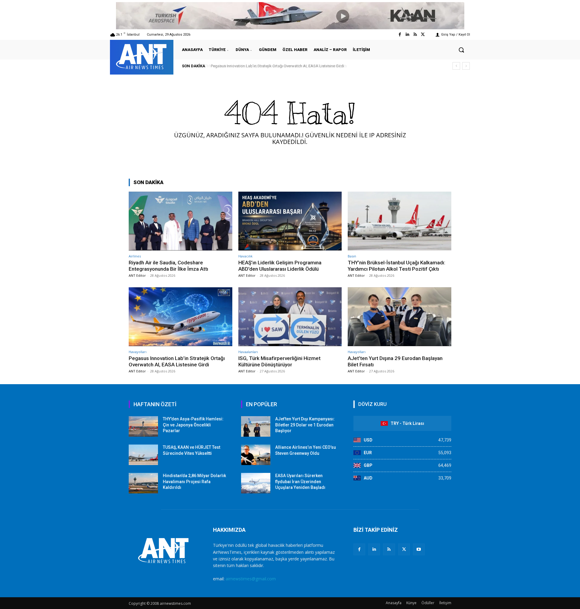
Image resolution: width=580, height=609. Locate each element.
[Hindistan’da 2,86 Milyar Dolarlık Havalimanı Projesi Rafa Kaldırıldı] (143, 483)
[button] (461, 50)
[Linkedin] (407, 34)
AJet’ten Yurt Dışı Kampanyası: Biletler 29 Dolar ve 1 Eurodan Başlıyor (305, 424)
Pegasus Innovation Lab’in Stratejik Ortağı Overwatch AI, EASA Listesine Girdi (276, 66)
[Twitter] (423, 34)
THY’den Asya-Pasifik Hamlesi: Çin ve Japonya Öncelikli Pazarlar (193, 424)
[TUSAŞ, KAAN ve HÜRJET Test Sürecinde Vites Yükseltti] (143, 455)
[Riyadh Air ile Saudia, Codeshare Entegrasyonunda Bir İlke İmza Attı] (180, 221)
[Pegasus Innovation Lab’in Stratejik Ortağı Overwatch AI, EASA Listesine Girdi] (180, 316)
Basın (352, 256)
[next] (466, 66)
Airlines (135, 256)
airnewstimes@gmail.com (251, 579)
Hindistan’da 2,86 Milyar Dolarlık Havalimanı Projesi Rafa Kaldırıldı (194, 481)
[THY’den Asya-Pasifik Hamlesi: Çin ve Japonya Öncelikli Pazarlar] (143, 426)
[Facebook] (400, 34)
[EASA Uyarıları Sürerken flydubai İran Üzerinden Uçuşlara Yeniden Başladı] (255, 483)
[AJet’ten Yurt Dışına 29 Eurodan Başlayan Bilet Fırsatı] (399, 316)
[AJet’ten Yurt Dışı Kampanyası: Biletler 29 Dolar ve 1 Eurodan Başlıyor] (255, 426)
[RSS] (389, 549)
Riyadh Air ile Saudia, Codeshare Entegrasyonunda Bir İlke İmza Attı (168, 266)
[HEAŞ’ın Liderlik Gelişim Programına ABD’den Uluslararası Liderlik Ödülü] (290, 221)
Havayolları (138, 351)
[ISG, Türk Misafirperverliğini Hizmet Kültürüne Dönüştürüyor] (290, 316)
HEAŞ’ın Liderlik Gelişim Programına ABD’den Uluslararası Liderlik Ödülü (279, 266)
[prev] (456, 66)
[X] (404, 549)
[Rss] (415, 34)
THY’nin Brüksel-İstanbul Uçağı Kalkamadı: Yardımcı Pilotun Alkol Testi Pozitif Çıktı (396, 266)
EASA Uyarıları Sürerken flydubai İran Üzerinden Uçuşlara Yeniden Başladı (300, 481)
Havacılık (245, 256)
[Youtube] (419, 549)
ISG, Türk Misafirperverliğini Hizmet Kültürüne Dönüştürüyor (279, 361)
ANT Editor (137, 275)
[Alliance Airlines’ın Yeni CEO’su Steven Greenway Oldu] (255, 455)
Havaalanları (248, 351)
